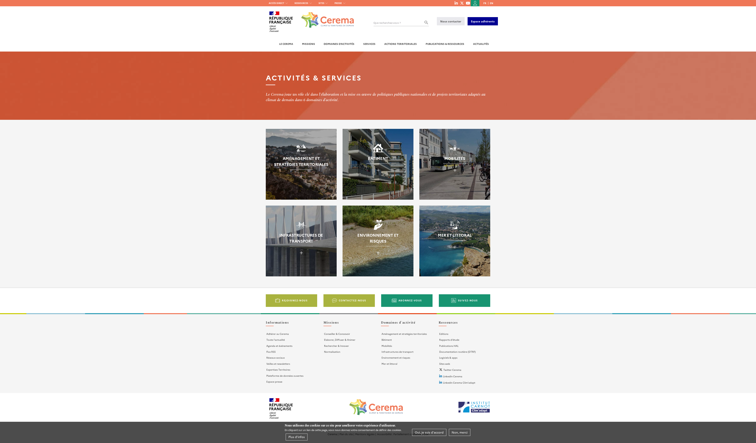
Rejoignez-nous (295, 300)
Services (369, 43)
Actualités (481, 43)
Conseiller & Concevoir (337, 333)
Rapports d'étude (449, 339)
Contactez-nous (352, 300)
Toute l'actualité (275, 339)
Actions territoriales (400, 43)
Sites (321, 3)
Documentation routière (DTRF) (457, 351)
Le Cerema (286, 43)
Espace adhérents (483, 21)
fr (484, 3)
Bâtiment (387, 339)
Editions (443, 333)
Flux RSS (271, 351)
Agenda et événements (279, 345)
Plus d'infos (296, 437)
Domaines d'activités (339, 43)
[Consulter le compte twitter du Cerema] (462, 3)
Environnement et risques (396, 357)
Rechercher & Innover (336, 345)
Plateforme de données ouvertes (284, 375)
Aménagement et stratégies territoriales (404, 333)
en (491, 3)
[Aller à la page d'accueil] (325, 17)
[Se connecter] (475, 3)
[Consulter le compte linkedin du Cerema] (456, 3)
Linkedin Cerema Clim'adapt (459, 382)
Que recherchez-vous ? (387, 22)
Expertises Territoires (278, 369)
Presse (338, 3)
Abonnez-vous (410, 300)
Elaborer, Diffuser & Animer (339, 339)
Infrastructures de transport (397, 351)
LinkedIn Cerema (452, 376)
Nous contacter (450, 21)
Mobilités (387, 345)
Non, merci (460, 432)
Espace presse (274, 381)
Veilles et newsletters (278, 363)
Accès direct (276, 3)
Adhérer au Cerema (277, 333)
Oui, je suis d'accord (429, 432)
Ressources (301, 3)
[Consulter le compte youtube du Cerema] (468, 3)
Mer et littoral (389, 363)
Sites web (444, 363)
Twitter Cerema (452, 369)
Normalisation (332, 351)
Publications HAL (449, 345)
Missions (308, 43)
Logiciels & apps (448, 357)
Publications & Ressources (445, 43)
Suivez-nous (468, 300)
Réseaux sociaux (275, 357)
